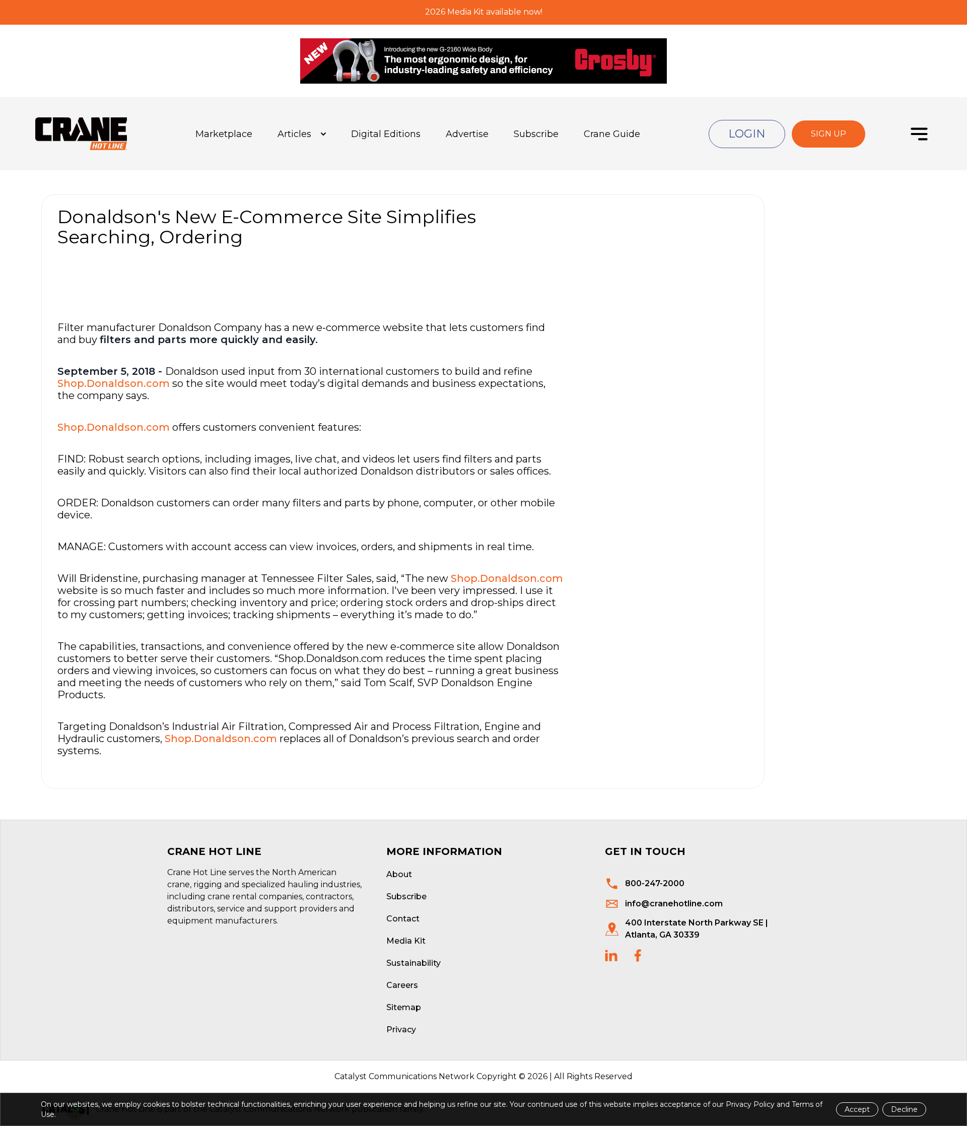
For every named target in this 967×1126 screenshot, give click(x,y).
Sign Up (828, 134)
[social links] (611, 955)
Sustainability (413, 963)
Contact (403, 918)
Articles (294, 134)
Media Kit (406, 941)
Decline (904, 1109)
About (399, 874)
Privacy (401, 1029)
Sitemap (403, 1007)
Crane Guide (612, 134)
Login (747, 134)
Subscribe (536, 134)
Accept (857, 1109)
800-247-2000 (654, 883)
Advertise (467, 134)
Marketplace (223, 134)
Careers (402, 985)
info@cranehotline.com (674, 903)
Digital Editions (386, 134)
